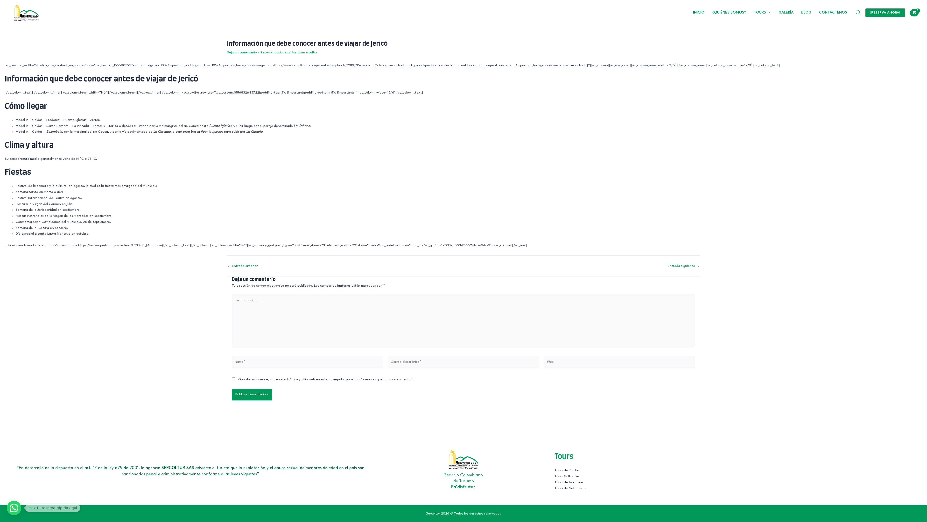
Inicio (698, 12)
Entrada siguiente (684, 266)
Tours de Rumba (567, 470)
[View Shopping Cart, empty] (914, 12)
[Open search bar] (858, 12)
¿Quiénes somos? (729, 12)
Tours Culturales (567, 476)
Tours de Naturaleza (570, 488)
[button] (768, 12)
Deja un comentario (242, 52)
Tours (760, 12)
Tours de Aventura (569, 482)
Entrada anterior (242, 266)
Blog (806, 12)
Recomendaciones (274, 52)
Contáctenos (833, 12)
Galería (786, 12)
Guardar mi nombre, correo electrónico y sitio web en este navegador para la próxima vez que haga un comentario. (326, 379)
